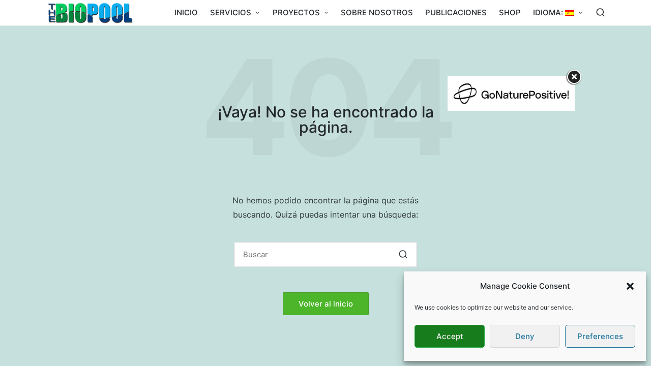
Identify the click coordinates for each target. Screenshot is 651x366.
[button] (630, 286)
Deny (525, 336)
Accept (449, 336)
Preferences (600, 336)
